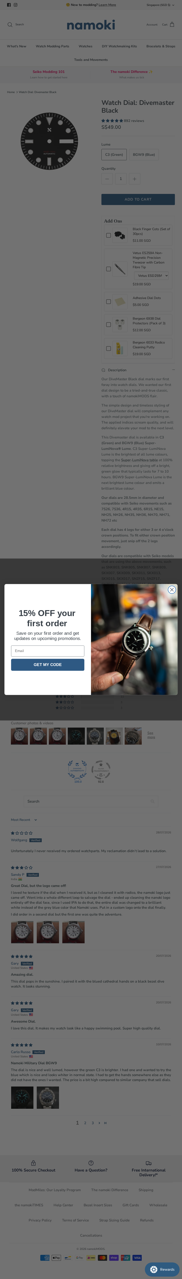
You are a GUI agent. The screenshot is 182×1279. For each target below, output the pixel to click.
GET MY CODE (48, 664)
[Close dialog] (172, 590)
